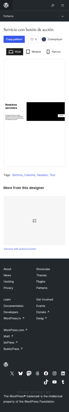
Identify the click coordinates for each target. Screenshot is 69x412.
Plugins (40, 281)
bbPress (11, 342)
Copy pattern (14, 39)
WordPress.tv (14, 318)
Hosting (9, 281)
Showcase (43, 269)
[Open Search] (53, 5)
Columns (29, 175)
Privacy (8, 288)
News (7, 275)
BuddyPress (13, 349)
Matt (8, 336)
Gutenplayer (55, 39)
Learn (7, 299)
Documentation (14, 306)
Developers (11, 312)
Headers (42, 175)
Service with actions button (20, 248)
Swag (41, 318)
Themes (41, 275)
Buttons (17, 175)
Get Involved (44, 299)
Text (52, 175)
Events (40, 306)
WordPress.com (16, 330)
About (7, 269)
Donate (43, 312)
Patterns (8, 16)
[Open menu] (63, 5)
